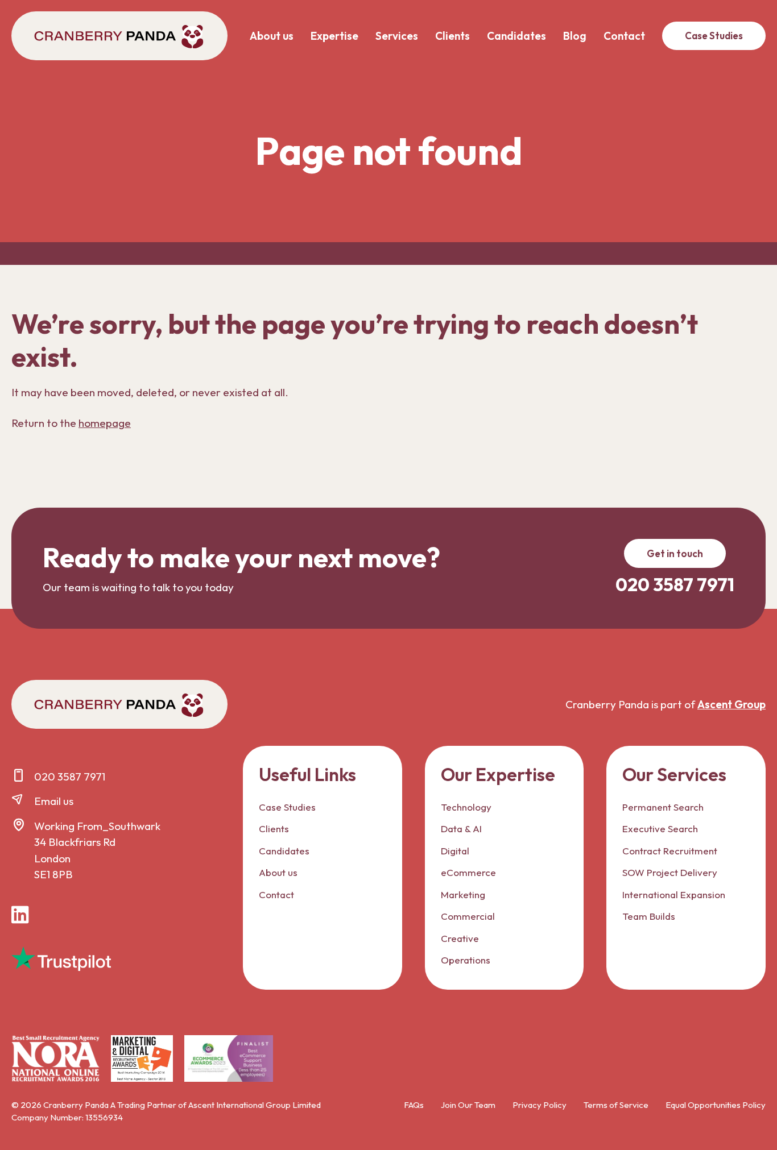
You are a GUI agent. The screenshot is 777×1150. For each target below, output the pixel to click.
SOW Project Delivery (669, 872)
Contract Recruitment (669, 851)
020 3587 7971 (69, 776)
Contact (624, 36)
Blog (574, 36)
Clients (452, 36)
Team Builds (648, 916)
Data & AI (461, 829)
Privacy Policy (540, 1104)
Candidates (516, 36)
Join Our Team (468, 1104)
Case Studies (714, 35)
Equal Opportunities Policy (716, 1104)
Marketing (463, 894)
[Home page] (119, 35)
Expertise (334, 36)
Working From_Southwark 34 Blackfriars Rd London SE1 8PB (97, 850)
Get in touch (675, 553)
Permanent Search (663, 807)
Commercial (468, 916)
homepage (104, 423)
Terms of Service (616, 1104)
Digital (455, 851)
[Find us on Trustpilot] (61, 958)
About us (272, 36)
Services (396, 36)
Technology (466, 807)
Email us (53, 801)
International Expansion (673, 894)
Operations (465, 960)
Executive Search (660, 829)
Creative (460, 938)
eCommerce (468, 872)
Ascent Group (731, 704)
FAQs (414, 1104)
